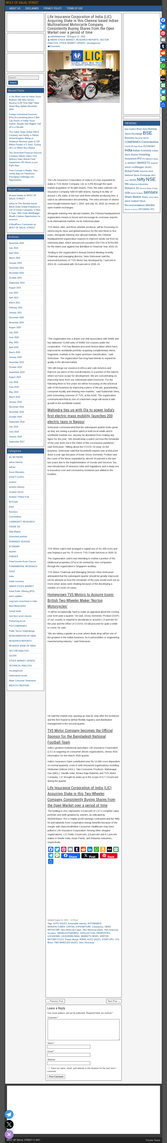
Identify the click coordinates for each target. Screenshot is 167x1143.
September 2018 (16, 422)
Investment (131, 158)
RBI (127, 184)
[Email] (163, 39)
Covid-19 (129, 146)
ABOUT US (14, 8)
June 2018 (14, 432)
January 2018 (15, 436)
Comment (53, 1017)
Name (50, 1043)
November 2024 (16, 243)
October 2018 (15, 417)
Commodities (15, 517)
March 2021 (14, 302)
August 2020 (15, 327)
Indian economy (16, 581)
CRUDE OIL (14, 526)
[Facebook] (163, 20)
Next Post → (114, 1001)
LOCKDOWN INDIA (70, 936)
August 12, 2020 (77, 36)
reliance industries (138, 184)
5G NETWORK (16, 457)
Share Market (133, 196)
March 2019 (14, 397)
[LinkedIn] (163, 59)
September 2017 (16, 441)
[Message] (163, 98)
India (11, 576)
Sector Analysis (137, 193)
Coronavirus (97, 927)
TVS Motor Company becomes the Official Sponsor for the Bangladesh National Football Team (80, 736)
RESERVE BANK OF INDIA (22, 646)
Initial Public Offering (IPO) (21, 591)
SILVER (12, 656)
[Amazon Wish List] (163, 72)
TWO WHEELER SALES (66, 942)
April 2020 (13, 347)
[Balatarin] (163, 85)
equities (12, 551)
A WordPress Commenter (21, 224)
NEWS (132, 180)
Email (50, 1051)
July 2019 (13, 382)
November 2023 (16, 273)
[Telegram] (163, 92)
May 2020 (13, 342)
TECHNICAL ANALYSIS (20, 665)
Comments (55, 46)
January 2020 (15, 357)
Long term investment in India (23, 601)
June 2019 (14, 387)
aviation (12, 482)
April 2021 (13, 297)
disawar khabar (16, 195)
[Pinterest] (163, 33)
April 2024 (13, 253)
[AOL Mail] (163, 79)
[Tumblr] (163, 46)
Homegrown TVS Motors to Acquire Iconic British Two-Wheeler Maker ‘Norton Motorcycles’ (80, 600)
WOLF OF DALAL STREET (22, 3)
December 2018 (16, 407)
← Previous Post (55, 1001)
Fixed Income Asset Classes (22, 561)
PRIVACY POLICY (53, 8)
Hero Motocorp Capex (71, 930)
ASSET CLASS (16, 477)
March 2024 (14, 258)
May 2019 (13, 392)
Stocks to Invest (131, 209)
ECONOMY (14, 546)
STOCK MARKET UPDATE (72, 43)
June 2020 (14, 337)
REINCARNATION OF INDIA (22, 636)
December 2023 (16, 268)
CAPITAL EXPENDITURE (78, 927)
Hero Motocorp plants (93, 930)
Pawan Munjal (71, 939)
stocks (150, 205)
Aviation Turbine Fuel (19, 497)
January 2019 (15, 402)
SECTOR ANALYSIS (19, 651)
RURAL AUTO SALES (90, 939)
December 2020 (16, 317)
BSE (147, 133)
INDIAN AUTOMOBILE (68, 933)
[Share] (163, 105)
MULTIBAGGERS (17, 606)
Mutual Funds (132, 171)
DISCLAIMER (32, 8)
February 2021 (16, 307)
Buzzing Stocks (142, 138)
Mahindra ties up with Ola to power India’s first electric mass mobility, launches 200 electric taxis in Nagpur (80, 416)
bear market (130, 129)
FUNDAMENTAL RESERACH (23, 566)
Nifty (141, 179)
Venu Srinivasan (86, 942)
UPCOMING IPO (146, 209)
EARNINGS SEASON (19, 541)
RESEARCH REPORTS (87, 40)
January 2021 (15, 312)
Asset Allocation (16, 472)
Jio (126, 163)
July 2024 (13, 248)
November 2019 (16, 362)
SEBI (127, 192)
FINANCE (13, 556)
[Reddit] (163, 52)
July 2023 (13, 293)
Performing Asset (17, 621)
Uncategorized (93, 43)
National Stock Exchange (137, 175)
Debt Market (15, 531)
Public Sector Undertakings (22, 631)
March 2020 (14, 352)
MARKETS (143, 162)
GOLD (12, 571)
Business (13, 512)
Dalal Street (138, 146)
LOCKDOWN (53, 936)
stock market (132, 201)
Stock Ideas (154, 197)
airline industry (16, 462)
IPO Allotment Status (150, 159)
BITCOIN (13, 502)
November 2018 (16, 412)
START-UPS (108, 939)
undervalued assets (18, 675)
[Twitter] (163, 26)
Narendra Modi (146, 171)
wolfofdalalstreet (57, 36)
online (12, 203)
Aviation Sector (16, 492)
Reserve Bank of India (148, 188)
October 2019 (15, 367)
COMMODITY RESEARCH (22, 522)
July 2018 (13, 426)
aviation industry (16, 487)
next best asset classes (20, 616)
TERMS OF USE (75, 8)
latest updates (15, 596)
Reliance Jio (132, 188)
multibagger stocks (141, 167)
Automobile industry (77, 923)
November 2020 (16, 322)
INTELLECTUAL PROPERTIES (95, 933)
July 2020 (13, 332)
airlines (12, 467)
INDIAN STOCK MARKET (62, 40)
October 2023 (15, 278)
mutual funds (15, 611)
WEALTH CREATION (19, 685)
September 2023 (16, 283)
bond (11, 507)
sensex (151, 192)
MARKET (132, 163)
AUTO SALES (60, 923)
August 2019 (15, 377)
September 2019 (16, 372)
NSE (151, 179)
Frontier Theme (153, 1140)
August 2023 (15, 287)
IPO (139, 158)
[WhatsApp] (163, 66)
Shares (145, 197)
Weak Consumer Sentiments (22, 680)
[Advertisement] (83, 140)
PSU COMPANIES (18, 626)
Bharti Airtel (142, 129)
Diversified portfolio (18, 536)
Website (51, 1059)
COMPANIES (133, 142)
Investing (144, 154)
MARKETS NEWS (89, 936)
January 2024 (15, 263)
